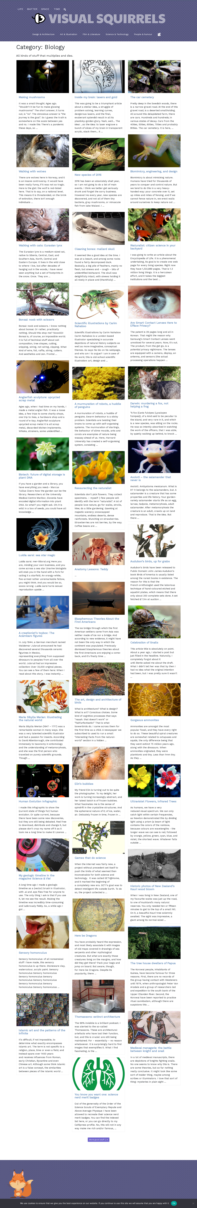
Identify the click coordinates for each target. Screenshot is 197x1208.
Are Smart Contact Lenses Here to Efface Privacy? (153, 324)
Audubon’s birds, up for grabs (150, 561)
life (20, 9)
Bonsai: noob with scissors (36, 319)
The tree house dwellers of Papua (153, 963)
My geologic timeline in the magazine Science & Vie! (36, 877)
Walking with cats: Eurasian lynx (40, 245)
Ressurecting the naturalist (93, 488)
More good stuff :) (98, 1140)
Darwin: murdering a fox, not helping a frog (149, 405)
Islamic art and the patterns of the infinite (42, 1032)
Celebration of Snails (144, 642)
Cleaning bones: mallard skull (95, 249)
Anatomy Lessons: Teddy (91, 569)
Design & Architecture (43, 34)
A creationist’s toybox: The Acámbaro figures (36, 634)
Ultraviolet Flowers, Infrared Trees (153, 801)
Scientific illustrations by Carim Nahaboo (96, 324)
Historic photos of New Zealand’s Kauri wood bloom (152, 887)
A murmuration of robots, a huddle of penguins (98, 405)
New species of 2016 (88, 174)
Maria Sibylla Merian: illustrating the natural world (40, 718)
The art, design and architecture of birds (98, 701)
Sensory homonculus (33, 952)
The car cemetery (142, 97)
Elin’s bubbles (84, 783)
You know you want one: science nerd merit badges (96, 1096)
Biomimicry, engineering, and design (153, 171)
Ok (174, 1203)
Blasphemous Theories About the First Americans (97, 620)
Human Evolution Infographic (38, 801)
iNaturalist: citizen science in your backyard (152, 247)
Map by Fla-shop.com (129, 79)
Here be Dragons (86, 935)
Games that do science (90, 857)
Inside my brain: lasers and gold (96, 97)
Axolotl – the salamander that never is (150, 478)
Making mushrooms (32, 97)
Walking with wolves (32, 171)
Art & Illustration (68, 34)
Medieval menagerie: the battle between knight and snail (150, 1049)
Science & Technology (117, 34)
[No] (193, 1203)
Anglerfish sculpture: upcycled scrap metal (39, 399)
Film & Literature (91, 34)
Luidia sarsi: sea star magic (37, 555)
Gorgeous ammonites (144, 720)
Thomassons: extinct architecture (97, 1016)
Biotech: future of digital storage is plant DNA (42, 476)
